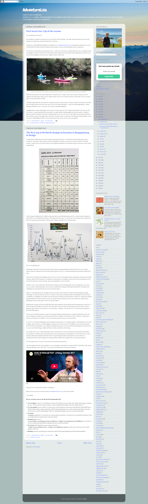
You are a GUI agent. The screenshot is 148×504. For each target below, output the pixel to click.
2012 (99, 170)
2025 (99, 99)
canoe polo (99, 283)
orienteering (99, 407)
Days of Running (100, 301)
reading (98, 421)
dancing (98, 299)
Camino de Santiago (101, 279)
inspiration (99, 358)
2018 (99, 117)
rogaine (98, 430)
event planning (100, 310)
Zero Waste (99, 488)
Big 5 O (98, 263)
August (102, 136)
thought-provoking (101, 450)
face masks (99, 313)
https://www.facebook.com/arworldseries (54, 407)
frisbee (98, 333)
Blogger (85, 499)
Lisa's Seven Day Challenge (111, 207)
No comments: (49, 120)
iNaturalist (99, 355)
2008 (99, 180)
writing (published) (101, 482)
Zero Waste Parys (101, 491)
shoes (97, 441)
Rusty (97, 437)
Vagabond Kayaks (50, 122)
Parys (37, 122)
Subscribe (109, 76)
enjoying (98, 306)
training (98, 455)
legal (97, 371)
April (101, 146)
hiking (97, 353)
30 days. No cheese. (109, 231)
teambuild (99, 448)
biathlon (98, 261)
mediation (99, 382)
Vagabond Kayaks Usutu (65, 45)
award (98, 259)
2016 (99, 160)
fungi (97, 335)
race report (99, 419)
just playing (99, 362)
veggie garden (100, 468)
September (103, 133)
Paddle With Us (100, 410)
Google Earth (99, 349)
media (98, 380)
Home (59, 443)
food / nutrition (100, 322)
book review (99, 272)
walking (98, 473)
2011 (99, 173)
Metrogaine (99, 387)
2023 (99, 104)
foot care (98, 324)
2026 (99, 96)
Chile (97, 286)
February (102, 151)
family (98, 315)
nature (98, 394)
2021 (99, 109)
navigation (99, 396)
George (98, 344)
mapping (98, 378)
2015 (99, 162)
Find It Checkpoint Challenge (104, 319)
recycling (98, 423)
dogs (97, 304)
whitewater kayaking (101, 477)
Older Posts (87, 443)
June (101, 141)
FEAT (97, 317)
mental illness (100, 385)
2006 (99, 185)
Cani (97, 281)
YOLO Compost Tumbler (102, 89)
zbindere (73, 499)
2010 (99, 175)
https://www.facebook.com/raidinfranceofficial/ (75, 415)
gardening (99, 337)
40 (96, 247)
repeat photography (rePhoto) (104, 428)
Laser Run (98, 369)
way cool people (100, 475)
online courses (100, 400)
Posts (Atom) (36, 447)
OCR (97, 398)
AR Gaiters (99, 86)
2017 (99, 157)
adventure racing (35, 437)
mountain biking (100, 389)
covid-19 (98, 295)
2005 (99, 188)
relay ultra (99, 425)
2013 (99, 167)
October (102, 131)
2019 (99, 114)
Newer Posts (30, 443)
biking (97, 265)
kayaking (32, 122)
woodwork (98, 479)
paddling (98, 412)
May (101, 144)
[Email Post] (56, 120)
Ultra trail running (101, 461)
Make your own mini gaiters (111, 196)
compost (98, 290)
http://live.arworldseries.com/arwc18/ (48, 403)
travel (97, 457)
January (102, 154)
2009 (99, 178)
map (97, 376)
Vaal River (42, 122)
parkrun (98, 414)
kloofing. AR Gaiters (101, 367)
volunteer (98, 470)
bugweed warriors (101, 277)
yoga (97, 484)
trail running (99, 452)
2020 (99, 112)
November (103, 121)
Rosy (97, 432)
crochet (98, 297)
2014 (99, 165)
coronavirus (99, 292)
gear (97, 340)
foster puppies (100, 331)
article (98, 256)
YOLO (97, 486)
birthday (98, 268)
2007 (99, 183)
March (102, 149)
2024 (99, 101)
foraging (98, 326)
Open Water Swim (101, 403)
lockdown (98, 373)
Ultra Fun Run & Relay (102, 459)
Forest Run (99, 328)
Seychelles (99, 439)
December (103, 119)
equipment (99, 308)
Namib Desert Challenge (102, 391)
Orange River (99, 405)
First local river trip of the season (43, 31)
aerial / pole (99, 252)
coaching (98, 288)
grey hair (98, 351)
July (101, 139)
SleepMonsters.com (56, 391)
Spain (97, 443)
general (98, 342)
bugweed (98, 274)
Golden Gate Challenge (102, 346)
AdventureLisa (35, 10)
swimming (99, 446)
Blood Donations (100, 270)
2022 (99, 106)
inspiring (98, 360)
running (98, 434)
